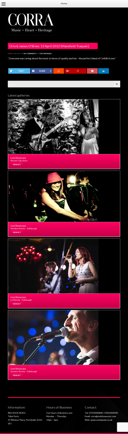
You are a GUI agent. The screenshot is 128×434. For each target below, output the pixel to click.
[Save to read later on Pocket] (92, 71)
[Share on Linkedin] (103, 71)
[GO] (117, 84)
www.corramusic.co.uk (101, 420)
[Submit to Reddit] (58, 71)
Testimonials (45, 53)
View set (17, 164)
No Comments (30, 53)
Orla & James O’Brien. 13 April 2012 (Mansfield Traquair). (49, 46)
